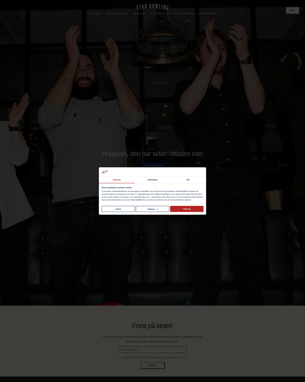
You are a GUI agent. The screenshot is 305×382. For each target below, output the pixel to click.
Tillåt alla (187, 209)
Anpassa (151, 209)
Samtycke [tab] (117, 180)
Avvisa (118, 209)
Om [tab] (188, 180)
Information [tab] (152, 180)
